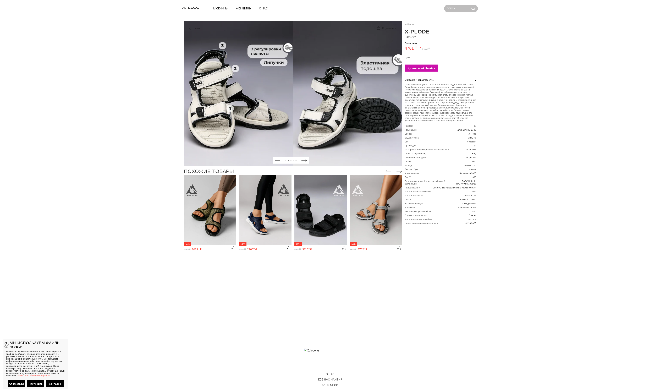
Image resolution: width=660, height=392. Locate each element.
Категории (330, 384)
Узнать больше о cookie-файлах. (34, 375)
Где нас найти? (330, 379)
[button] (386, 28)
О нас (330, 374)
